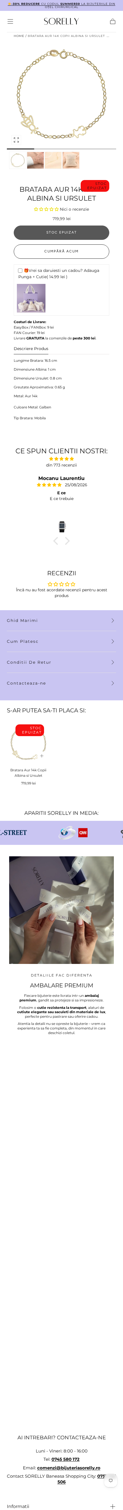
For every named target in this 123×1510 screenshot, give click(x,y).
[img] (61, 459)
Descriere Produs (31, 349)
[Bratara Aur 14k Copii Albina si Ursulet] (28, 742)
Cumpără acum (61, 251)
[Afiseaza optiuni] (41, 755)
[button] (10, 21)
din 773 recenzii (61, 465)
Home (19, 36)
